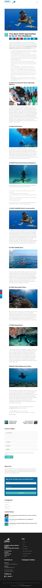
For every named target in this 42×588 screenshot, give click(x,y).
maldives (21, 412)
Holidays (25, 411)
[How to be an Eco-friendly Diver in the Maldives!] (6, 520)
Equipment (7, 506)
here (16, 116)
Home (24, 541)
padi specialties (26, 412)
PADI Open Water (32, 277)
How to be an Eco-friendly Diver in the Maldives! (21, 519)
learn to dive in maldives (14, 412)
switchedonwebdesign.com (26, 585)
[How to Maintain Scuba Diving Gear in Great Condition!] (6, 516)
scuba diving (32, 412)
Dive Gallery (25, 548)
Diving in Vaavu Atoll (27, 553)
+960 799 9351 (7, 564)
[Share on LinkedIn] (34, 39)
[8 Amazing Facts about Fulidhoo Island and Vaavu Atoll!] (6, 524)
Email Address (8, 486)
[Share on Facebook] (12, 39)
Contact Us (25, 555)
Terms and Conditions (8, 571)
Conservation (18, 411)
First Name (8, 481)
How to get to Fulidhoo (27, 551)
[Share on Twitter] (27, 39)
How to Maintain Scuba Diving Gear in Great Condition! (22, 515)
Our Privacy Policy (8, 569)
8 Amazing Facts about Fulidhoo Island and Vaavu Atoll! (23, 523)
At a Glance (25, 546)
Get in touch (29, 406)
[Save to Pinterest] (19, 39)
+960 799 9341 (14, 564)
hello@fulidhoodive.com (14, 408)
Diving (22, 411)
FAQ (24, 544)
